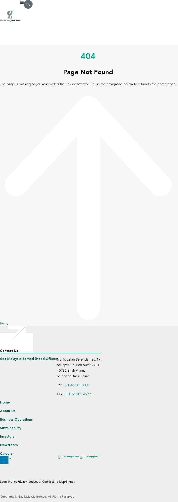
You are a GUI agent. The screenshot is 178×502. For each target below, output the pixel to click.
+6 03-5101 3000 (76, 385)
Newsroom (9, 445)
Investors (7, 437)
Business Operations (16, 420)
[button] (28, 4)
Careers (6, 454)
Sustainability (10, 428)
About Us (7, 411)
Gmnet (70, 482)
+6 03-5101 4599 (77, 394)
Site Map (59, 482)
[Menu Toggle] (22, 2)
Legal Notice (8, 482)
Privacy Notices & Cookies (35, 482)
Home (5, 402)
